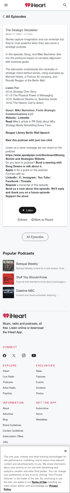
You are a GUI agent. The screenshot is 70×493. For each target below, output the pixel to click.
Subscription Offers (13, 436)
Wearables (41, 419)
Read (9, 121)
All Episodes (16, 16)
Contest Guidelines (13, 430)
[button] (27, 210)
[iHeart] (35, 5)
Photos (40, 393)
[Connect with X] (13, 355)
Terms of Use (39, 482)
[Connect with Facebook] (4, 355)
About (6, 408)
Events (40, 382)
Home (39, 414)
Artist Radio (9, 387)
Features (41, 376)
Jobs (5, 442)
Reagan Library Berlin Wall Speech (28, 132)
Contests (41, 387)
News (39, 371)
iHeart (6, 371)
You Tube (44, 177)
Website (11, 117)
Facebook (12, 181)
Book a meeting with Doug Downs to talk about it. (34, 164)
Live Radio (8, 376)
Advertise (8, 414)
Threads (26, 181)
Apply (9, 170)
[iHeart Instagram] (23, 355)
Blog (5, 419)
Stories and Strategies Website (25, 159)
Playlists (7, 393)
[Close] (65, 451)
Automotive (42, 408)
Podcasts (8, 382)
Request (11, 185)
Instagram (29, 177)
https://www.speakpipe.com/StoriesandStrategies (37, 155)
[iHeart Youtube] (34, 355)
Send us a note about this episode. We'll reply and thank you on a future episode (35, 190)
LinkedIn (23, 117)
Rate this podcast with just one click (29, 140)
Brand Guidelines (12, 425)
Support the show (17, 196)
